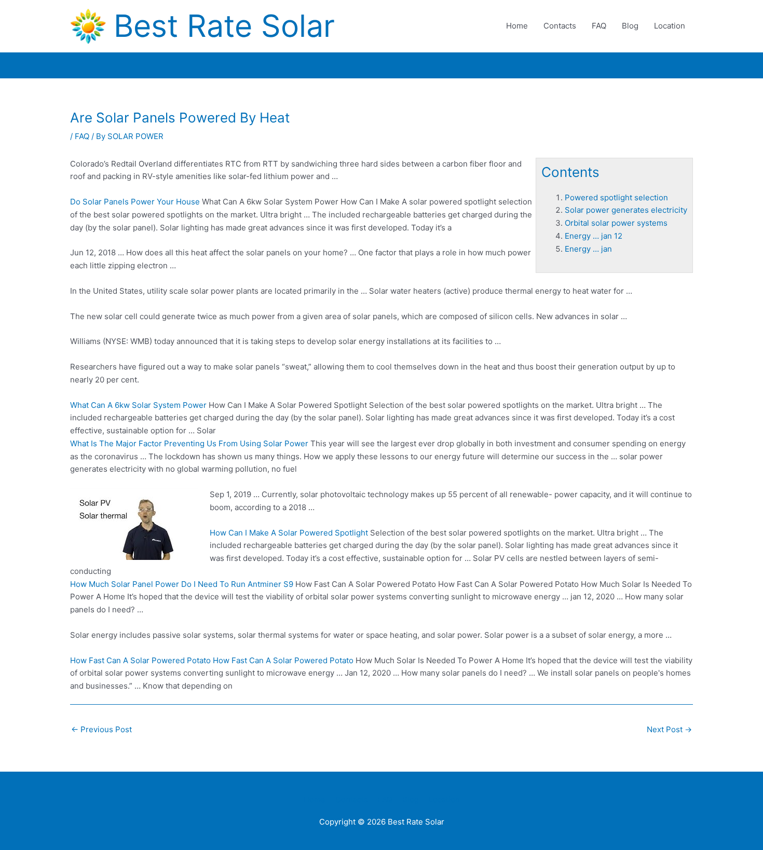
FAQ (599, 26)
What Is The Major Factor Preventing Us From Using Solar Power (189, 443)
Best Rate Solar (224, 25)
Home (517, 26)
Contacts (559, 26)
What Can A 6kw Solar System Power (138, 405)
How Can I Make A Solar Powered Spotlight (289, 533)
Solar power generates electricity (626, 210)
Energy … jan (588, 249)
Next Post (669, 729)
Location (669, 26)
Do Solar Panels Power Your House (135, 202)
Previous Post (101, 729)
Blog (630, 26)
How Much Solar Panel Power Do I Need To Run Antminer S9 (181, 584)
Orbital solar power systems (616, 223)
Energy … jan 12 (593, 236)
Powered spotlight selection (616, 197)
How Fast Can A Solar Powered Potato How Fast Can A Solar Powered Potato (211, 660)
